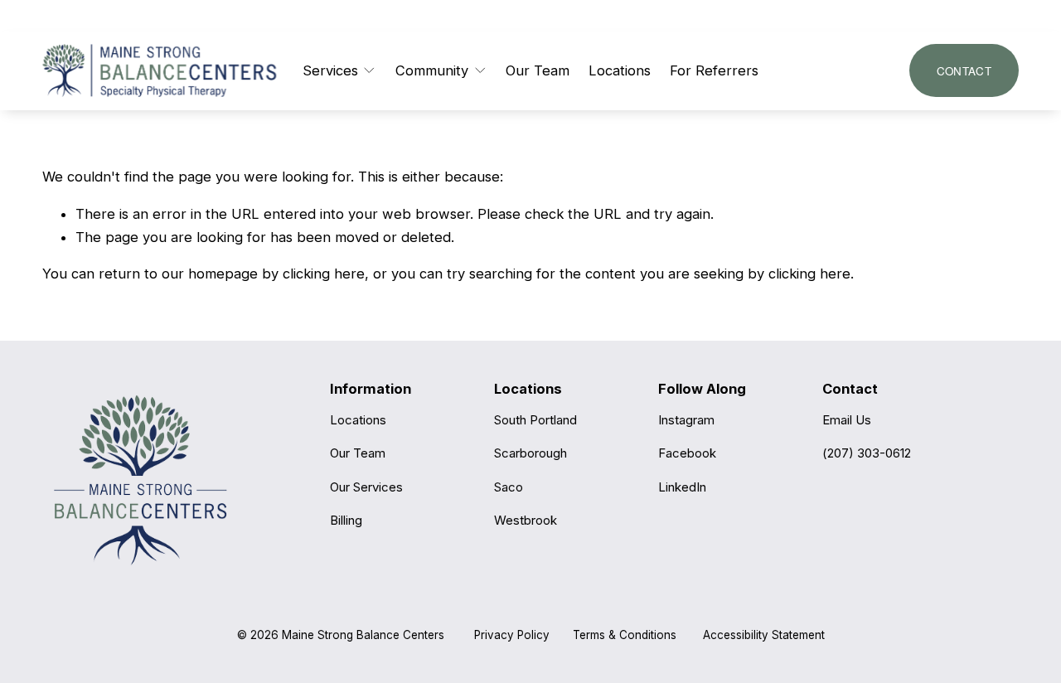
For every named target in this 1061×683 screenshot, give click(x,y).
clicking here (324, 273)
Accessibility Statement (764, 635)
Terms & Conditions (624, 635)
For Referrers (714, 70)
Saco (508, 487)
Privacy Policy (512, 635)
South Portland (535, 420)
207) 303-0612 (869, 453)
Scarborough (530, 453)
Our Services (366, 487)
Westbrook (525, 520)
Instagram (686, 420)
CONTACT (964, 71)
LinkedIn (682, 487)
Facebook (687, 453)
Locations (620, 70)
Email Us (846, 420)
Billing (346, 520)
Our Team (537, 70)
